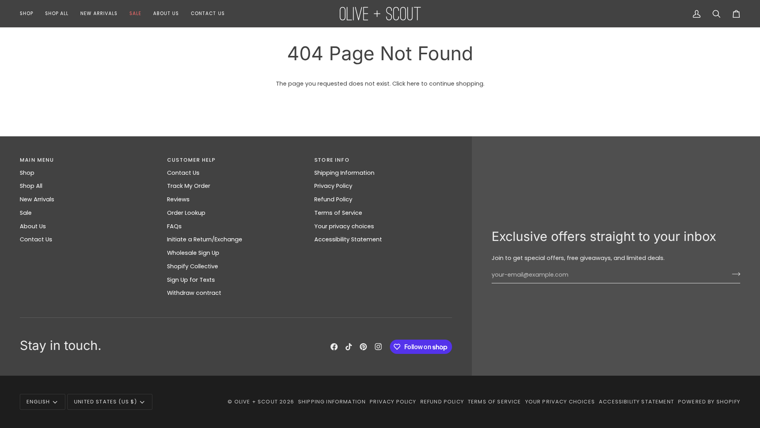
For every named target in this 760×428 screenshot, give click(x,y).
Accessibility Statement (348, 239)
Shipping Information (344, 173)
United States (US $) (105, 401)
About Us (33, 226)
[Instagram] (378, 346)
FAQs (174, 226)
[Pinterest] (363, 346)
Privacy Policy (333, 186)
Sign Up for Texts (191, 280)
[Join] (733, 274)
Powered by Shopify (709, 401)
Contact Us (36, 239)
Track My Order (188, 186)
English (38, 401)
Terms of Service (338, 213)
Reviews (178, 199)
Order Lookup (186, 213)
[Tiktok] (349, 346)
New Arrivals (37, 199)
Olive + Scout (256, 401)
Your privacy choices (344, 226)
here (413, 84)
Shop (27, 173)
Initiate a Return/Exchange (204, 239)
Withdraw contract (194, 293)
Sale (26, 213)
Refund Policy (333, 199)
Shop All (31, 186)
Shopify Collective (192, 266)
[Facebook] (334, 346)
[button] (29, 13)
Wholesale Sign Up (193, 253)
